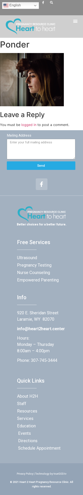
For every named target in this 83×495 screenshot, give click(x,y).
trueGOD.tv (60, 473)
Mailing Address (19, 135)
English (15, 5)
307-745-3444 (44, 360)
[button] (75, 20)
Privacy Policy (25, 473)
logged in (28, 125)
